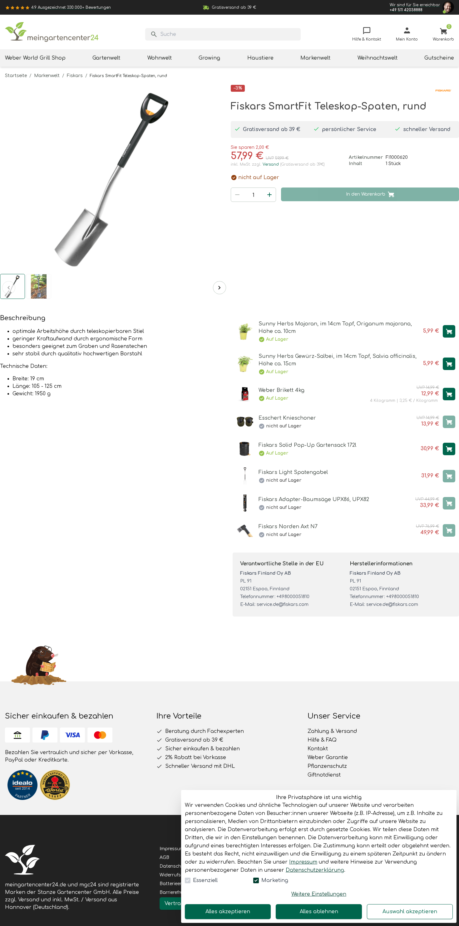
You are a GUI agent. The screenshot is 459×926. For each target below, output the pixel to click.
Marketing (274, 880)
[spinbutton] (253, 195)
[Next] (219, 287)
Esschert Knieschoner (287, 418)
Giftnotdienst (324, 775)
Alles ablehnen (319, 911)
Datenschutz (174, 866)
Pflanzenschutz (327, 766)
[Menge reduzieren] (237, 195)
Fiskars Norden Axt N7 (288, 526)
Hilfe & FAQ (322, 740)
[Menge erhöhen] (269, 195)
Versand (271, 164)
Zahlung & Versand (332, 731)
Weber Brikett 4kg (281, 390)
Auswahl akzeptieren (410, 911)
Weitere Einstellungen (318, 894)
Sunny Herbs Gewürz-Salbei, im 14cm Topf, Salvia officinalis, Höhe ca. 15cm (338, 360)
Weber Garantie (328, 757)
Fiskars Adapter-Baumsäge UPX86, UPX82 (314, 499)
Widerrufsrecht (176, 875)
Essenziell (205, 880)
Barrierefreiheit (176, 892)
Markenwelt (47, 75)
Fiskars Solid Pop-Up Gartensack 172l (307, 445)
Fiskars (75, 75)
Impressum (303, 862)
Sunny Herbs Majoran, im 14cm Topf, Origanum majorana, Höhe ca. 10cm (335, 327)
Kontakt (318, 749)
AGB (164, 857)
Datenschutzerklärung (315, 870)
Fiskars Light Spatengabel (293, 472)
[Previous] (8, 287)
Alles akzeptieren (227, 911)
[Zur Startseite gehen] (52, 32)
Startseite (16, 75)
